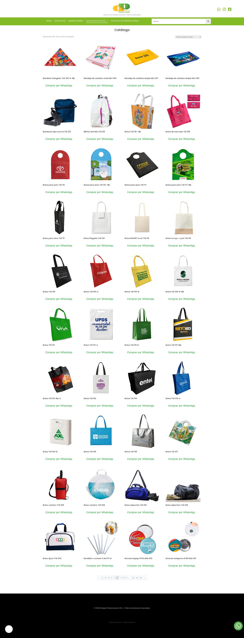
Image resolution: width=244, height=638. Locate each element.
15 (141, 578)
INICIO (49, 21)
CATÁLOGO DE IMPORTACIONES (125, 21)
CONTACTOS (59, 21)
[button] (9, 629)
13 (133, 578)
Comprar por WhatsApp (58, 85)
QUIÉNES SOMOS (75, 21)
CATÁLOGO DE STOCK (95, 21)
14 (137, 578)
